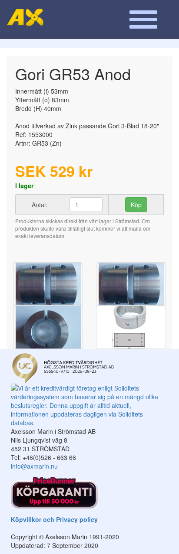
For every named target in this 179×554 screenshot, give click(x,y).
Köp (136, 204)
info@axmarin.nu (34, 466)
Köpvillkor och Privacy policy (54, 519)
